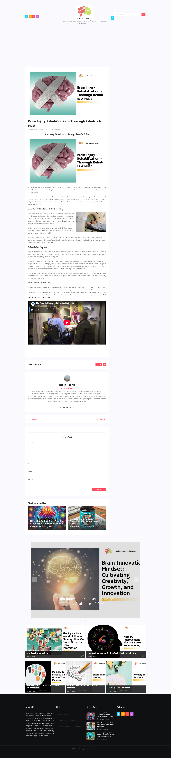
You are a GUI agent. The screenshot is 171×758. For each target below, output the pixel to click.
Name (30, 464)
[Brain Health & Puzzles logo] (84, 13)
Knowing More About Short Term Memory (82, 686)
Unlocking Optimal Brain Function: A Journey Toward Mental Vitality (47, 522)
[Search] (143, 14)
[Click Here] (112, 18)
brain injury (51, 252)
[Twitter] (30, 16)
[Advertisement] (85, 42)
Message (31, 442)
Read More (85, 610)
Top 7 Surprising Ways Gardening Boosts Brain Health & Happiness (105, 734)
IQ (43, 292)
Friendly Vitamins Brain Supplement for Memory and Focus (84, 521)
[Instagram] (37, 16)
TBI (66, 237)
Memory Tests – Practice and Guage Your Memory (43, 686)
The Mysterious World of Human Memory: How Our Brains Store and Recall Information (55, 651)
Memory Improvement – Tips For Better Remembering (111, 653)
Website (30, 479)
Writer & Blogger (67, 388)
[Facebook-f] (26, 16)
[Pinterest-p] (70, 408)
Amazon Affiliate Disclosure (68, 720)
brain (33, 214)
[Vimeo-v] (73, 408)
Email (30, 472)
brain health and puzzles (91, 749)
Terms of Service (64, 726)
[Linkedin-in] (33, 16)
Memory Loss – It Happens (120, 687)
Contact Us (79, 726)
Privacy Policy (62, 715)
